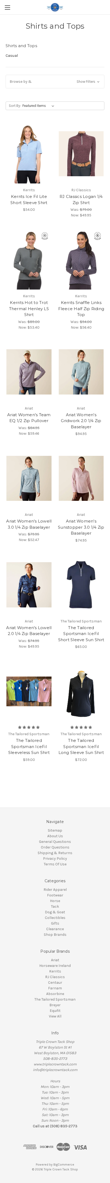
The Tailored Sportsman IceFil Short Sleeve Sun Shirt (81, 633)
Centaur (55, 982)
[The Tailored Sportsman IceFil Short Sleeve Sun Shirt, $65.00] (81, 585)
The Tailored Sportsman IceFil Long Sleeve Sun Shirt (81, 746)
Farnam (55, 988)
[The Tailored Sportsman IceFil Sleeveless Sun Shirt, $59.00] (29, 691)
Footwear (55, 895)
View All (55, 1016)
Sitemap (55, 830)
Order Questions (55, 847)
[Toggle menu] (7, 7)
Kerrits (55, 971)
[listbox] (39, 106)
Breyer (55, 1005)
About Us (55, 836)
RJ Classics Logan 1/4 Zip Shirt (81, 199)
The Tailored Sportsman (55, 999)
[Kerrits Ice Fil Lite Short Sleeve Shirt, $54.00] (29, 153)
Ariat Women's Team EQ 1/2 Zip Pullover (29, 417)
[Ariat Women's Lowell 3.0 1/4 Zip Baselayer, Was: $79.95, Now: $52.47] (29, 478)
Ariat (55, 960)
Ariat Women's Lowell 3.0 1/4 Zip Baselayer (29, 524)
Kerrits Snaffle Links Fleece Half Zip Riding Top (81, 308)
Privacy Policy (55, 858)
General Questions (55, 841)
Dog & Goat (55, 912)
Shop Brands (55, 934)
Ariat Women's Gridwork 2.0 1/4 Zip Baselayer (81, 420)
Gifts (55, 923)
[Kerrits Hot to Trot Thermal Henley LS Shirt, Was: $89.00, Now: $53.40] (29, 260)
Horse (55, 901)
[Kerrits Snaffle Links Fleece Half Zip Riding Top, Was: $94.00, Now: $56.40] (81, 260)
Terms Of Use (55, 864)
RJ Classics (55, 977)
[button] (55, 81)
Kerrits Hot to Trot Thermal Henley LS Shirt (29, 308)
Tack (55, 906)
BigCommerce (63, 1164)
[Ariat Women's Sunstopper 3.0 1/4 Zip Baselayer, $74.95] (81, 478)
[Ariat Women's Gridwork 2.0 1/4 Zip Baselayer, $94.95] (81, 372)
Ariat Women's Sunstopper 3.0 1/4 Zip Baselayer (81, 527)
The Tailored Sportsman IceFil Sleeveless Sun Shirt (29, 746)
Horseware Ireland (55, 965)
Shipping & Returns (55, 853)
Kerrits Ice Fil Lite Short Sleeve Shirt (29, 199)
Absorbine (55, 994)
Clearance (55, 929)
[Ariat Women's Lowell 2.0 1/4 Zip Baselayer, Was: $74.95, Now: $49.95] (29, 585)
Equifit (55, 1010)
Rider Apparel (55, 889)
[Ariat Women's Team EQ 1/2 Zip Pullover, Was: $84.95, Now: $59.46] (29, 372)
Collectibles (55, 917)
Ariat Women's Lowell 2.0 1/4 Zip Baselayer (29, 630)
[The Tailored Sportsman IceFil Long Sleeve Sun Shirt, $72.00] (81, 691)
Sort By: (15, 106)
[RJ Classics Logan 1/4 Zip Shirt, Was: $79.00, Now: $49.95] (81, 153)
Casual (12, 55)
